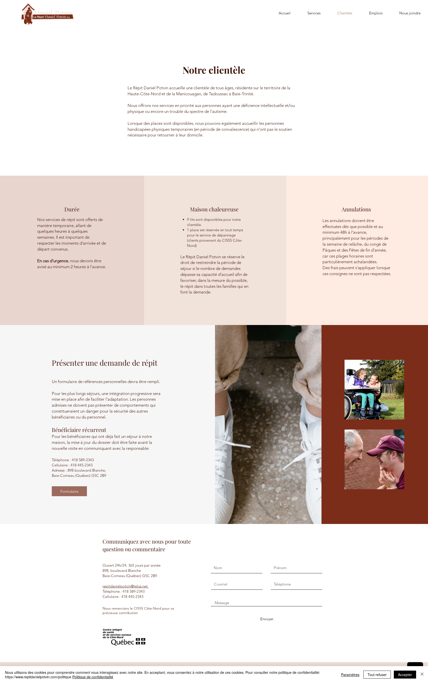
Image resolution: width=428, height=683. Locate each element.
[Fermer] (422, 674)
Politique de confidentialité (92, 676)
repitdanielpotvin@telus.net (126, 586)
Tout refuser (377, 674)
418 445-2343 (82, 465)
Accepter (405, 674)
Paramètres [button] (350, 674)
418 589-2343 (83, 459)
